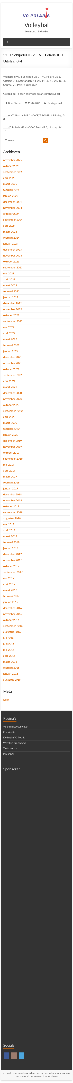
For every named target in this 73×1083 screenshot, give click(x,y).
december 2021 (12, 357)
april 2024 (9, 225)
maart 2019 (10, 476)
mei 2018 (8, 524)
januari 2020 (10, 434)
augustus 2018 (12, 518)
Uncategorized (54, 103)
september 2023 (13, 267)
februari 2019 (11, 482)
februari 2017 (11, 596)
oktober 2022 (11, 315)
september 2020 (13, 411)
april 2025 (9, 178)
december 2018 (12, 494)
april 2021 (9, 381)
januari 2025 (10, 196)
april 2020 (9, 417)
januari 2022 (10, 351)
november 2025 (12, 160)
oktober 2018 (11, 506)
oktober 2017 (11, 566)
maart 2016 (10, 661)
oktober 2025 (11, 166)
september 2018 (13, 512)
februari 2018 (11, 542)
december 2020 (12, 393)
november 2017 (12, 560)
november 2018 (12, 500)
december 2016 (12, 608)
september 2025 (13, 172)
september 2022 (13, 321)
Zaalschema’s (10, 748)
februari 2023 (11, 291)
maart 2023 (10, 285)
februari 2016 (11, 667)
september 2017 (13, 572)
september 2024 (13, 219)
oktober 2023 (11, 261)
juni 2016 (8, 644)
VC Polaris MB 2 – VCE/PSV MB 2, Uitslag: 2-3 (34, 117)
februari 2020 (11, 429)
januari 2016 (10, 673)
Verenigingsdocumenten (15, 727)
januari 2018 (10, 548)
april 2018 (9, 530)
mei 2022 (8, 327)
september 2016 (13, 626)
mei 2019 (8, 464)
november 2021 (12, 363)
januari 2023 (10, 297)
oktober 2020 (11, 405)
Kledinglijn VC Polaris (14, 738)
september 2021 (13, 375)
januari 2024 (10, 243)
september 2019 (13, 458)
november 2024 (12, 207)
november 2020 (12, 399)
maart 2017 (10, 590)
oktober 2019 (11, 452)
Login (6, 699)
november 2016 (12, 614)
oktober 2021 (11, 369)
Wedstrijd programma (14, 743)
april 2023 (9, 279)
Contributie (9, 732)
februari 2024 (11, 237)
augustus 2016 (12, 632)
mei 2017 (8, 578)
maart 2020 (10, 423)
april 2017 (9, 584)
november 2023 (12, 255)
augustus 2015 (12, 679)
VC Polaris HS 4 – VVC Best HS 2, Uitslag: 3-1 (32, 129)
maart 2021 (10, 387)
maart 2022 (10, 339)
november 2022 (12, 309)
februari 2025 (11, 190)
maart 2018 (10, 536)
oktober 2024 (11, 213)
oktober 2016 (11, 620)
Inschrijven (8, 754)
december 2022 (12, 303)
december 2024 (12, 202)
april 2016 (9, 655)
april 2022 (9, 333)
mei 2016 (8, 650)
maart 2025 (10, 184)
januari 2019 (10, 488)
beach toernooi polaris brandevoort (39, 93)
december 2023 (12, 249)
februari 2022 (11, 345)
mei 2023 (8, 273)
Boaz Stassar (14, 103)
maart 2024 (10, 231)
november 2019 (12, 446)
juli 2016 (8, 638)
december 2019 (12, 440)
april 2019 (9, 470)
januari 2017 (10, 602)
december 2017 (12, 554)
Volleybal (36, 25)
